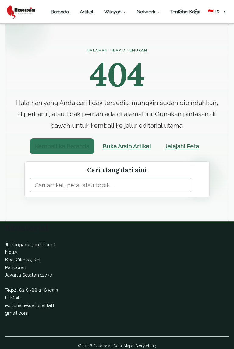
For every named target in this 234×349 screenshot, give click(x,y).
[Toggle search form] (181, 12)
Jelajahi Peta (182, 146)
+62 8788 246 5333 (37, 290)
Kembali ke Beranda (62, 146)
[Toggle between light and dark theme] (196, 12)
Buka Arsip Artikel (127, 146)
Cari (199, 184)
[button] (217, 12)
